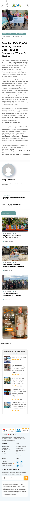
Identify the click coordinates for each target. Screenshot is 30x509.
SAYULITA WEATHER (6, 343)
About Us (4, 453)
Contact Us (4, 461)
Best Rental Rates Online (8, 451)
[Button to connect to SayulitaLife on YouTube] (17, 465)
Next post (5, 202)
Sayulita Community (7, 33)
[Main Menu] (2, 5)
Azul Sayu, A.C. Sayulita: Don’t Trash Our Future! (12, 205)
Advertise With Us (6, 446)
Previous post (6, 195)
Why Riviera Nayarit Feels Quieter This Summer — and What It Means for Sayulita (12, 237)
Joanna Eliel (7, 233)
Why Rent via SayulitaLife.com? (6, 449)
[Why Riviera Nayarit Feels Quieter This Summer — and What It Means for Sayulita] (15, 224)
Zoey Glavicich (6, 36)
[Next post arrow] (27, 205)
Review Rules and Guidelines (20, 454)
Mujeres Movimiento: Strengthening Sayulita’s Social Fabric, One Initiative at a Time (13, 295)
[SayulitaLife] (16, 5)
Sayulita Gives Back (20, 33)
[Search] (27, 5)
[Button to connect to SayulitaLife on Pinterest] (21, 465)
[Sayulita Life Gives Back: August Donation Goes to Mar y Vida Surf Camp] (15, 253)
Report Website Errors (7, 463)
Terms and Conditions (21, 446)
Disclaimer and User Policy (21, 451)
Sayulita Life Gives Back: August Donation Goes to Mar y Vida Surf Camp (14, 266)
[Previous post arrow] (27, 197)
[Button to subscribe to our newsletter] (26, 478)
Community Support (7, 465)
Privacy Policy (19, 448)
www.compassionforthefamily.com (11, 122)
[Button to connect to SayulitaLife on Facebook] (21, 462)
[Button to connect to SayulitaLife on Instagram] (17, 462)
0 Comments (6, 39)
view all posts (5, 188)
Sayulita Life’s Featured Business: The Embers (13, 198)
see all (15, 353)
